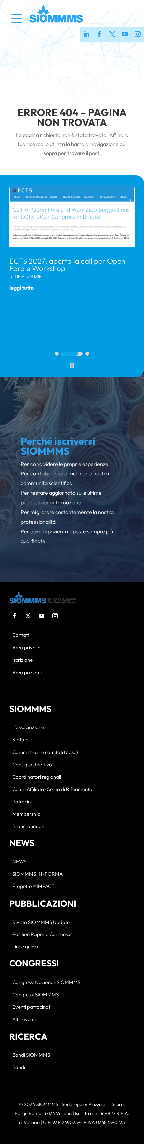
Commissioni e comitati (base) (45, 752)
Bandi (18, 1067)
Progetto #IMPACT (33, 886)
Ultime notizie (25, 276)
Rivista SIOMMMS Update (41, 922)
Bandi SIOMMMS (31, 1055)
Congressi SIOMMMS (35, 995)
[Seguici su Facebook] (99, 34)
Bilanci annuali (28, 826)
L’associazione (28, 727)
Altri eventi (24, 1019)
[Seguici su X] (112, 34)
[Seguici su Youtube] (125, 34)
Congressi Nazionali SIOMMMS (46, 982)
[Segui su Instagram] (55, 615)
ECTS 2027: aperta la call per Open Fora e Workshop (67, 264)
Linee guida (25, 947)
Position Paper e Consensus (42, 934)
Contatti (21, 635)
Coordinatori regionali (36, 777)
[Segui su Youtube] (41, 615)
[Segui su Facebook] (14, 615)
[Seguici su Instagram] (137, 34)
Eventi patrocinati (31, 1007)
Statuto (20, 740)
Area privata (26, 648)
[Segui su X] (28, 615)
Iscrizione (22, 660)
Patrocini (22, 802)
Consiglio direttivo (32, 765)
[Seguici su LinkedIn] (86, 34)
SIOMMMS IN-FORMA (37, 874)
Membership (26, 814)
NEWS (19, 862)
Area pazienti (27, 673)
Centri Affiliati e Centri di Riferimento (52, 789)
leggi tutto (21, 287)
